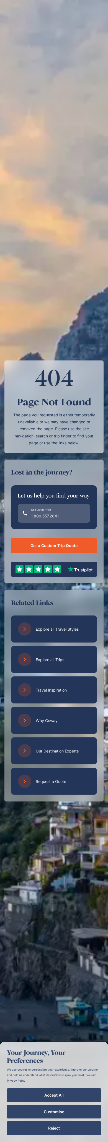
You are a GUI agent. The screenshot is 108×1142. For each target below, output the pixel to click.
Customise (54, 1111)
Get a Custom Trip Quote (54, 545)
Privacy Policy (16, 1080)
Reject (54, 1128)
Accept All (54, 1095)
